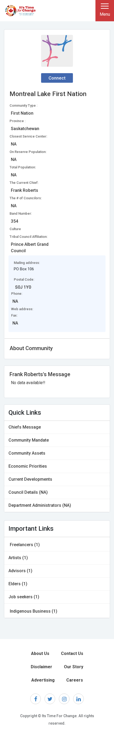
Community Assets (26, 453)
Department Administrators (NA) (39, 505)
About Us (40, 653)
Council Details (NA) (28, 492)
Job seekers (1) (23, 596)
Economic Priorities (27, 466)
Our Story (73, 666)
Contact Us (72, 653)
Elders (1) (17, 583)
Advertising (43, 680)
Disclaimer (41, 666)
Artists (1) (18, 557)
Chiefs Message (24, 427)
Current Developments (30, 479)
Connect (57, 78)
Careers (74, 680)
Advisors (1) (20, 570)
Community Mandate (28, 440)
